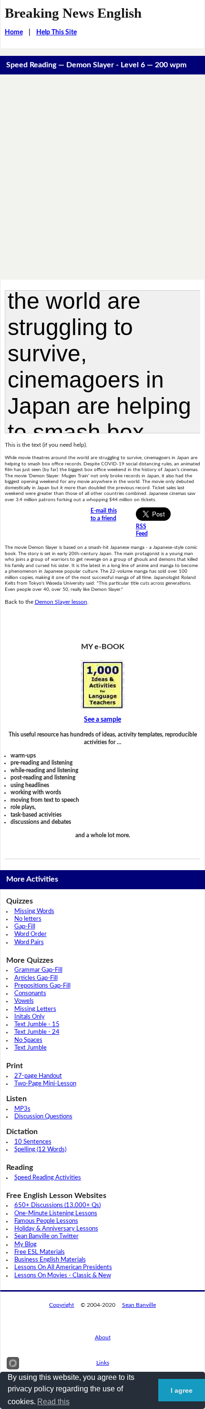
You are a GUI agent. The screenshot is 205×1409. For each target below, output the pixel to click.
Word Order (30, 934)
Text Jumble (30, 1048)
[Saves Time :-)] (103, 684)
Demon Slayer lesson (61, 602)
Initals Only (29, 1017)
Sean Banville (139, 1305)
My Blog (25, 1244)
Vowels (24, 1001)
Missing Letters (35, 1009)
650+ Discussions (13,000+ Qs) (57, 1205)
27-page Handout (38, 1076)
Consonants (30, 993)
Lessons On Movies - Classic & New (62, 1275)
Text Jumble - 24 (37, 1032)
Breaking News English (73, 13)
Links (102, 1363)
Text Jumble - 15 (37, 1024)
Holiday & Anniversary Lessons (56, 1229)
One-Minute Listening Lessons (55, 1213)
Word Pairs (29, 942)
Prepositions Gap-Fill (42, 986)
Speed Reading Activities (47, 1178)
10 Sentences (32, 1142)
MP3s (22, 1109)
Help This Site (56, 32)
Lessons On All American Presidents (63, 1267)
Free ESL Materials (39, 1252)
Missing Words (34, 911)
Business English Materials (50, 1260)
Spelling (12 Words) (40, 1149)
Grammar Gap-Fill (38, 970)
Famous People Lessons (46, 1221)
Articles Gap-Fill (36, 978)
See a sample (102, 719)
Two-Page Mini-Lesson (45, 1084)
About (103, 1337)
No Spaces (28, 1040)
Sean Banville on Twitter (46, 1236)
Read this (53, 1402)
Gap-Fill (24, 927)
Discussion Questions (43, 1117)
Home (14, 32)
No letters (27, 919)
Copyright (61, 1305)
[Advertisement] (102, 177)
